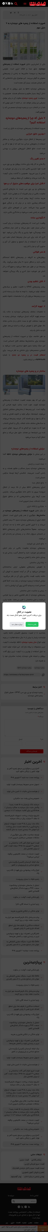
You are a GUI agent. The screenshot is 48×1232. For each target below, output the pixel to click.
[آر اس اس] (12, 4)
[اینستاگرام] (9, 4)
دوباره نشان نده (17, 624)
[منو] (24, 4)
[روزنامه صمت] (38, 4)
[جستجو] (16, 3)
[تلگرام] (3, 4)
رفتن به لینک (32, 624)
